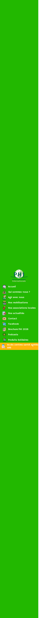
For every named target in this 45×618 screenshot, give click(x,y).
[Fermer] (41, 3)
